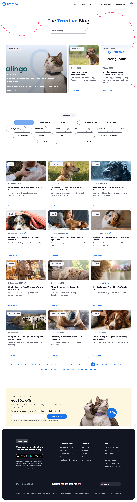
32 (42, 369)
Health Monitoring (112, 450)
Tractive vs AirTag (112, 463)
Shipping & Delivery (67, 447)
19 (75, 364)
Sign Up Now (57, 416)
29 (120, 364)
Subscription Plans (67, 450)
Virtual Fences (110, 457)
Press (84, 457)
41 (82, 369)
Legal (55, 494)
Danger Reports (111, 460)
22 (88, 364)
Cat (68, 141)
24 (97, 364)
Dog (89, 141)
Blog (74, 4)
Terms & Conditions (66, 494)
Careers (85, 450)
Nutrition (120, 129)
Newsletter (86, 460)
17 (67, 364)
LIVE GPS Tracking (112, 447)
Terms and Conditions (43, 420)
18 (71, 364)
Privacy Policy (55, 420)
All (24, 122)
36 (59, 369)
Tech (85, 135)
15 (59, 364)
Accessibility (46, 494)
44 (95, 369)
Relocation (43, 135)
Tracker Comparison (68, 457)
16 (63, 364)
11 (43, 364)
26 (106, 364)
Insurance (79, 129)
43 (91, 369)
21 (84, 364)
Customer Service (67, 454)
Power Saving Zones (113, 466)
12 (47, 364)
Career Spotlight (67, 122)
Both (58, 411)
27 (111, 364)
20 (80, 364)
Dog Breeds (112, 122)
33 (46, 369)
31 (128, 364)
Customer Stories (90, 122)
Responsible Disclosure (82, 494)
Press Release (22, 135)
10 (39, 364)
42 (86, 369)
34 (51, 369)
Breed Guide (45, 122)
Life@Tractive (99, 129)
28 (115, 364)
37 (64, 369)
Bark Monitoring (111, 454)
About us (86, 447)
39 (73, 369)
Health (57, 129)
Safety (64, 135)
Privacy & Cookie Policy (100, 494)
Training (47, 141)
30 (124, 364)
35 (55, 369)
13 (51, 364)
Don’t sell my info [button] (115, 494)
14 (55, 364)
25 (102, 364)
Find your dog (15, 129)
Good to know (37, 129)
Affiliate (85, 454)
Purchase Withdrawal (68, 460)
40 (77, 369)
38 (68, 369)
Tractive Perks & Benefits (110, 135)
